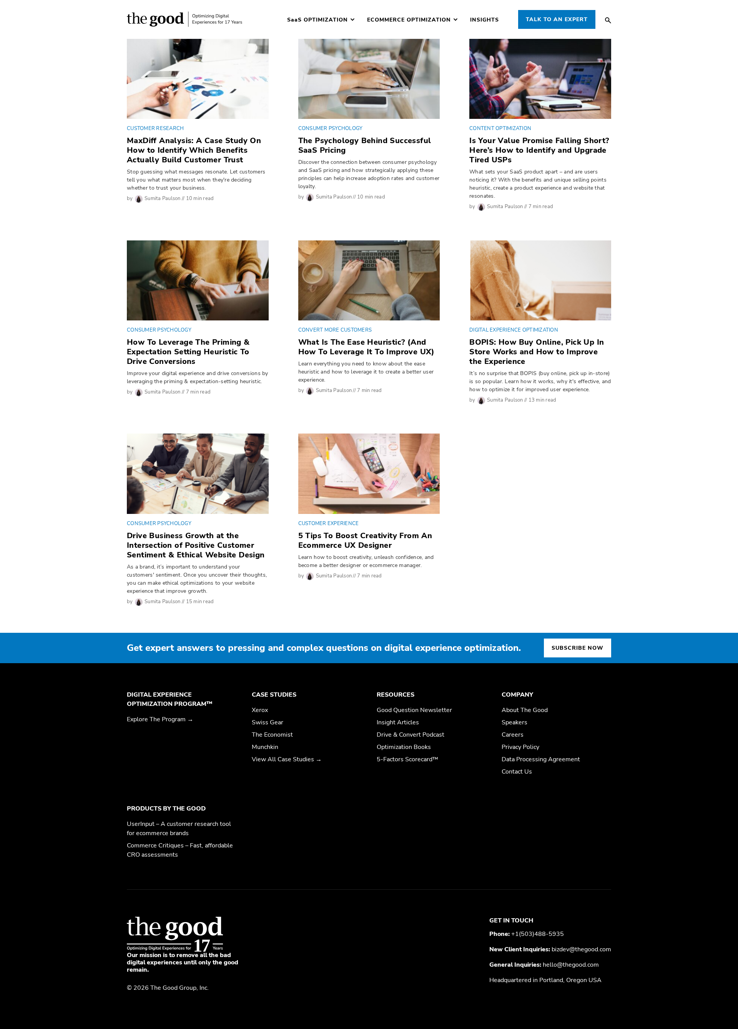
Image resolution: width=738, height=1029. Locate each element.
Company (517, 694)
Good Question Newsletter (414, 710)
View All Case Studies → (287, 759)
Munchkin (265, 747)
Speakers (514, 722)
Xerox (260, 710)
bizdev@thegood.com (581, 949)
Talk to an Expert (557, 19)
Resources (395, 694)
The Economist (272, 734)
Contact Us (517, 771)
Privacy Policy (520, 747)
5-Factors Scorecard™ (407, 759)
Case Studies (274, 694)
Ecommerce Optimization (409, 20)
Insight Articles (398, 722)
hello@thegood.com (571, 965)
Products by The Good (166, 808)
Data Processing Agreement (541, 759)
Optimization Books (404, 747)
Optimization (317, 20)
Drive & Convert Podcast (410, 734)
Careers (513, 734)
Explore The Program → (160, 719)
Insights (484, 20)
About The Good (525, 710)
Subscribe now (577, 648)
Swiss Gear (267, 722)
